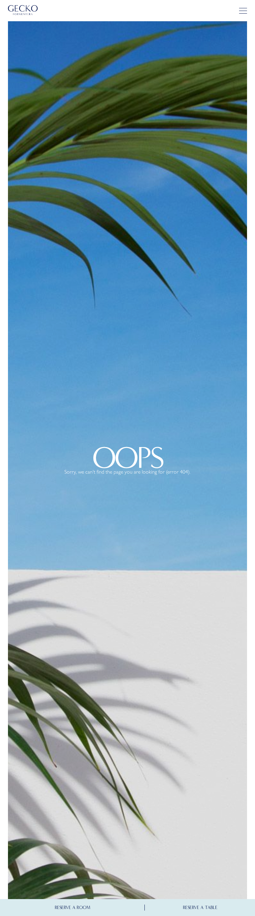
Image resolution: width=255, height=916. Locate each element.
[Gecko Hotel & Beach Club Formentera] (23, 10)
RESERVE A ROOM (72, 907)
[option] (127, 466)
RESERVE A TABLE (200, 907)
